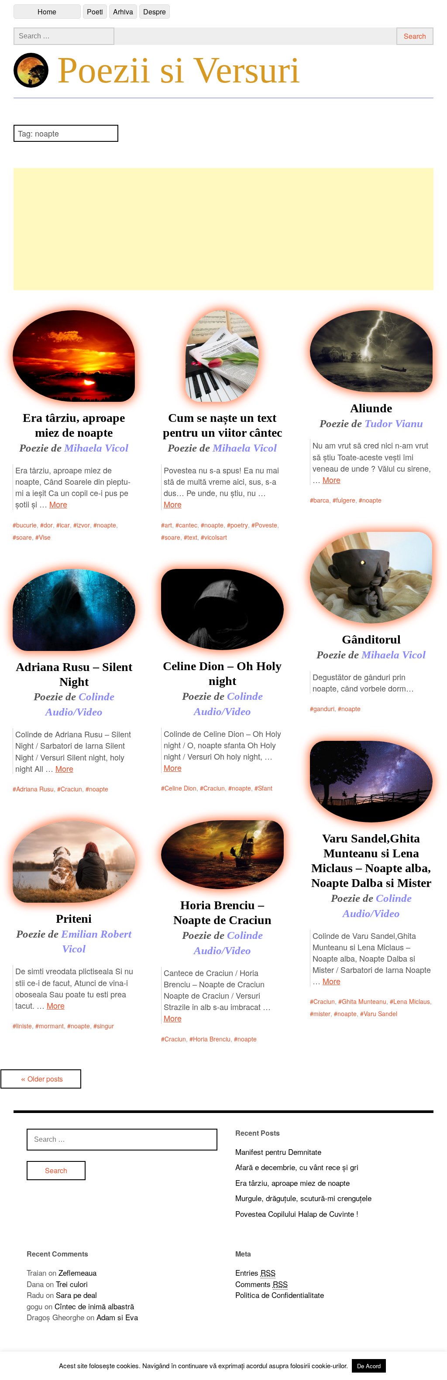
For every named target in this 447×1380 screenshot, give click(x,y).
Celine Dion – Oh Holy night (222, 673)
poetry (239, 524)
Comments (261, 1283)
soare (24, 537)
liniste (24, 1025)
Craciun (71, 788)
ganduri (323, 708)
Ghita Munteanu (364, 1001)
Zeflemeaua (77, 1272)
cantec (188, 524)
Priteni (74, 918)
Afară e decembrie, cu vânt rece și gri (296, 1166)
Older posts (45, 1079)
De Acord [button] (369, 1366)
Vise (45, 537)
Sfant (265, 788)
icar (65, 524)
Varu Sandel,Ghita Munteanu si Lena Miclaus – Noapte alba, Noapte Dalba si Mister (371, 861)
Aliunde (371, 408)
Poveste (266, 524)
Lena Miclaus (411, 1001)
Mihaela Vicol (96, 448)
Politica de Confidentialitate (279, 1294)
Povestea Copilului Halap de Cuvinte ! (296, 1213)
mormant (51, 1025)
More (58, 504)
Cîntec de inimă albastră (94, 1306)
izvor (83, 524)
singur (105, 1025)
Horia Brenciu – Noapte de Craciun (222, 912)
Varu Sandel (380, 1013)
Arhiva (123, 12)
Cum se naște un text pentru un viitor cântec (222, 425)
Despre (154, 12)
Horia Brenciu (211, 1038)
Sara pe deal (76, 1294)
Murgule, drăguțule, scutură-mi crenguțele (303, 1197)
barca (321, 500)
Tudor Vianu (393, 423)
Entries (255, 1272)
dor (48, 524)
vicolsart (215, 537)
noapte (106, 524)
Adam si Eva (117, 1317)
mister (321, 1013)
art (168, 524)
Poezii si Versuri (178, 69)
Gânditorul (371, 639)
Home (47, 12)
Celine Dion (180, 788)
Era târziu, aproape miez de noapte (74, 425)
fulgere (345, 500)
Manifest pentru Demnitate (278, 1151)
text (192, 537)
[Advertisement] (224, 229)
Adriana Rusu (35, 788)
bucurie (26, 524)
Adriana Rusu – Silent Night (74, 674)
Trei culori (72, 1283)
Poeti (95, 12)
